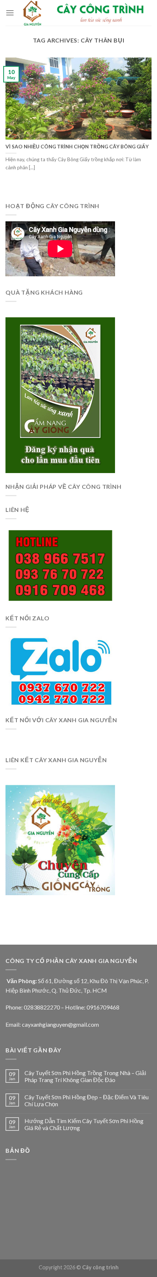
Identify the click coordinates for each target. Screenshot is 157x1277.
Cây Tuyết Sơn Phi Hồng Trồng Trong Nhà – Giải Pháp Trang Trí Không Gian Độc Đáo (85, 1076)
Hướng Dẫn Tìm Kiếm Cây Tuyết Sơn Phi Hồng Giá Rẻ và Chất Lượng (83, 1124)
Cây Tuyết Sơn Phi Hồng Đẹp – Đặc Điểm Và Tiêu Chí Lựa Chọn (86, 1100)
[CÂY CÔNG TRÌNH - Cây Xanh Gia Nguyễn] (83, 13)
